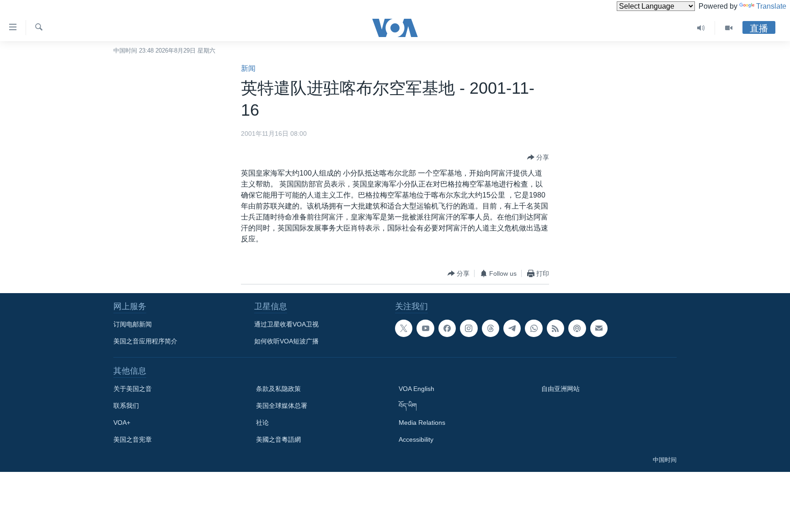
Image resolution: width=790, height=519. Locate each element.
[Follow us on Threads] (490, 328)
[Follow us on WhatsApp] (533, 328)
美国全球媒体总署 (281, 405)
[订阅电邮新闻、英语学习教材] (599, 328)
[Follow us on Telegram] (512, 328)
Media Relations (422, 422)
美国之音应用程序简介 (145, 341)
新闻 (248, 68)
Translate (771, 6)
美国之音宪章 (132, 439)
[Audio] (701, 28)
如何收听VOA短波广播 (286, 341)
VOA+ (121, 422)
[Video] (728, 28)
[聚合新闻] (555, 328)
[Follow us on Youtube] (425, 328)
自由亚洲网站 (560, 388)
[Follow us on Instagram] (468, 328)
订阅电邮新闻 (132, 324)
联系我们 (126, 405)
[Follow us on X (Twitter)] (403, 328)
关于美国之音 (132, 388)
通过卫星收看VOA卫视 (286, 324)
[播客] (577, 328)
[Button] (538, 157)
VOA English (416, 388)
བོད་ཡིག (408, 405)
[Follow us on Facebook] (447, 328)
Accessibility (416, 439)
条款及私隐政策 (278, 388)
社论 (262, 422)
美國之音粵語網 (278, 439)
